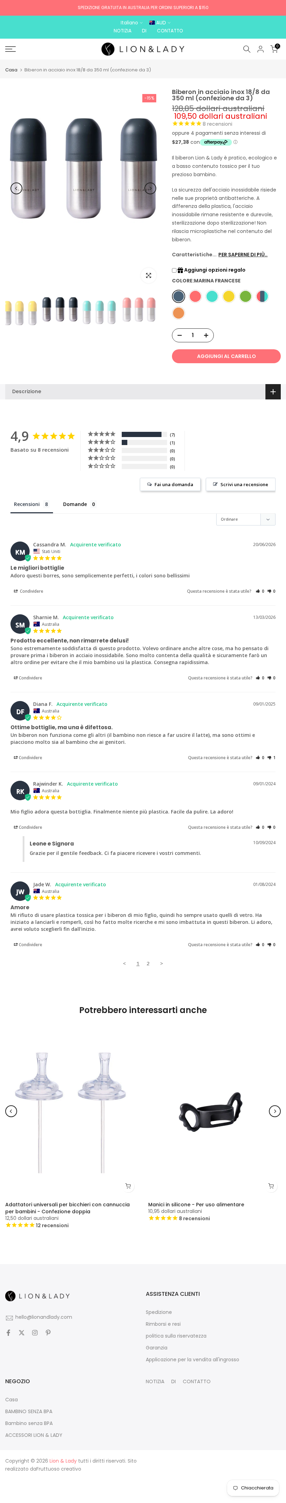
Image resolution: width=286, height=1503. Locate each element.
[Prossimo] (150, 188)
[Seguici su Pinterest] (48, 1333)
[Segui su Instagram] (35, 1333)
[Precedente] (16, 188)
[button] (260, 591)
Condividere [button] (31, 591)
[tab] (31, 505)
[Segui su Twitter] (21, 1333)
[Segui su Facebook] (8, 1333)
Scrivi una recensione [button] (244, 484)
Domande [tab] (75, 504)
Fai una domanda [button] (174, 484)
